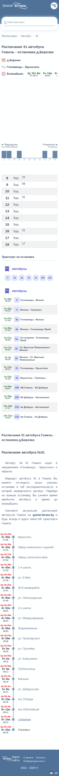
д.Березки (13, 60)
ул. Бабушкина (19, 659)
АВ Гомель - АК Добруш (26, 387)
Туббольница (18, 669)
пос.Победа (17, 699)
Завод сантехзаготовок (24, 557)
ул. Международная (22, 618)
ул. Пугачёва (18, 649)
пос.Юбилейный (20, 709)
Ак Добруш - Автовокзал (26, 407)
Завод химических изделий (28, 547)
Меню (54, 5)
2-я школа (16, 608)
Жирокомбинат (19, 628)
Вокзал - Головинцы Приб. (27, 329)
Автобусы (19, 269)
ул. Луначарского (21, 638)
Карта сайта (16, 758)
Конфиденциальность (34, 761)
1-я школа (16, 567)
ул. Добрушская (20, 689)
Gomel (7, 6)
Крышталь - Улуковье (25, 377)
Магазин (15, 679)
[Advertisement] (29, 111)
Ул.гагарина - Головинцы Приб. (26, 339)
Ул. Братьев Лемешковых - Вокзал (27, 348)
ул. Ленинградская (22, 598)
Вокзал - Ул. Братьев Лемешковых (24, 358)
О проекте (28, 758)
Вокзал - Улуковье (23, 309)
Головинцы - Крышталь (23, 67)
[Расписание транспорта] (20, 5)
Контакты (40, 758)
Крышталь (16, 537)
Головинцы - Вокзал (24, 300)
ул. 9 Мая (16, 578)
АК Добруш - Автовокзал (26, 397)
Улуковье (16, 730)
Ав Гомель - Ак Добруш (26, 416)
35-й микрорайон (21, 588)
